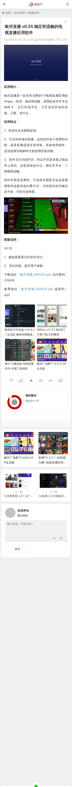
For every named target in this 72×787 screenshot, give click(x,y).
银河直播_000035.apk (35, 274)
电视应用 (33, 12)
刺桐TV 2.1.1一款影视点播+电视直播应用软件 (52, 462)
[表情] (61, 538)
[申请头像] (63, 512)
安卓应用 (19, 12)
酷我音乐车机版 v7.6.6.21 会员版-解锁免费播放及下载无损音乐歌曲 (20, 334)
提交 (17, 548)
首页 (8, 12)
